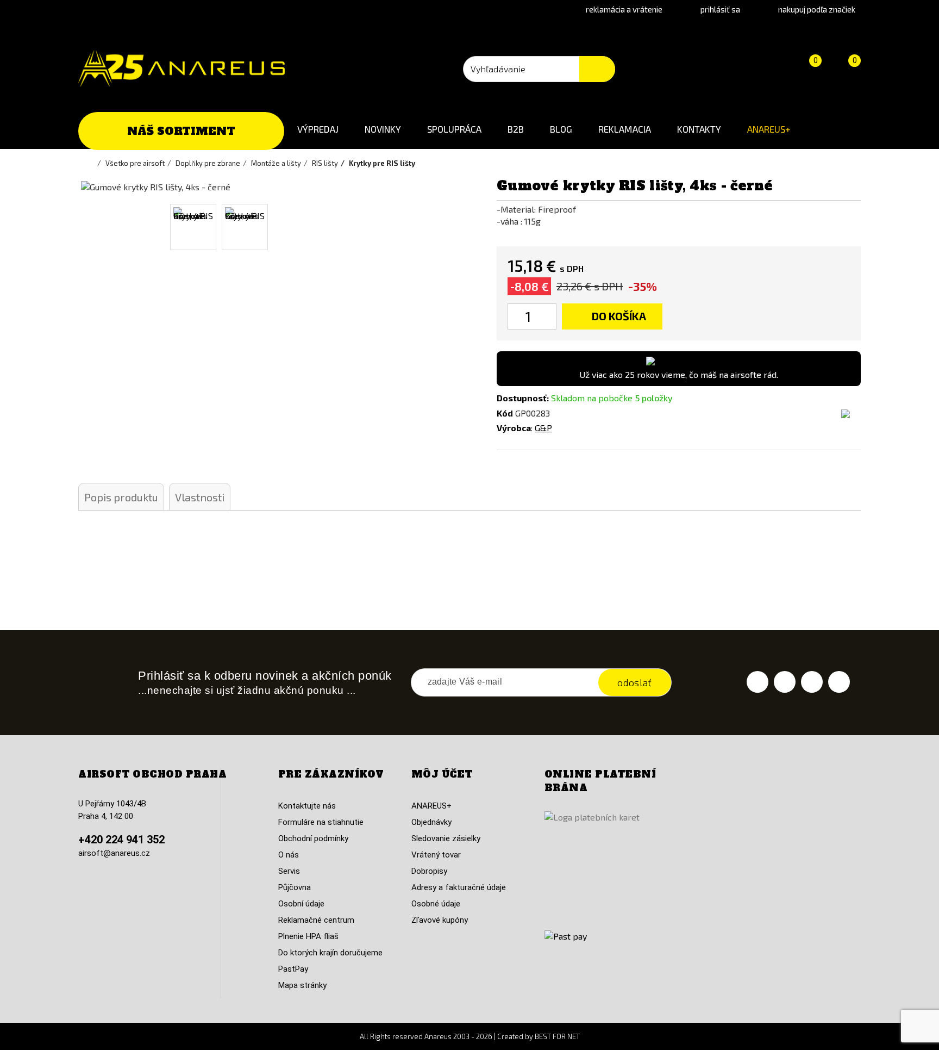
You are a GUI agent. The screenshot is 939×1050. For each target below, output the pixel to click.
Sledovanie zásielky (445, 838)
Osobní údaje (301, 904)
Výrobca (514, 428)
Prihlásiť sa (720, 9)
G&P (543, 428)
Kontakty (699, 128)
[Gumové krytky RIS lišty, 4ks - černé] (193, 227)
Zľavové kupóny (439, 920)
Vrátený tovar (436, 855)
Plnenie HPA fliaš (308, 936)
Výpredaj (318, 128)
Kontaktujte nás (307, 806)
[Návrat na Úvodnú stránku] (92, 163)
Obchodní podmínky (313, 838)
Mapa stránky (302, 985)
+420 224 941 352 (121, 839)
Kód (505, 413)
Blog (561, 128)
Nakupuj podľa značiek (816, 9)
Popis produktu (121, 497)
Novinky (383, 128)
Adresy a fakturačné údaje (458, 887)
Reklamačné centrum (316, 920)
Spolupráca (454, 128)
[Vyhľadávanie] (597, 69)
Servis (289, 871)
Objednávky (431, 822)
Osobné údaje (435, 904)
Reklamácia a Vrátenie (624, 9)
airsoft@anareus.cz (114, 853)
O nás (288, 855)
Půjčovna (294, 887)
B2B (516, 128)
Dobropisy (429, 871)
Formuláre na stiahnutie (321, 822)
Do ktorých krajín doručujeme (330, 953)
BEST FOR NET (557, 1036)
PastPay (293, 969)
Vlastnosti (199, 497)
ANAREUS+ (769, 128)
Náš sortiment (181, 131)
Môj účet (442, 774)
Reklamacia (624, 128)
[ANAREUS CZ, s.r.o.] (181, 68)
